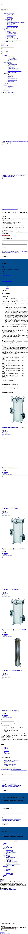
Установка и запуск (12, 59)
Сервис (6, 28)
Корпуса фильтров (11, 20)
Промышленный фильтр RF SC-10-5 (13, 548)
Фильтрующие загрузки (12, 27)
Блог (9, 87)
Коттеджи (10, 76)
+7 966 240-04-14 (11, 92)
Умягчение (9, 17)
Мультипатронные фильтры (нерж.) (15, 22)
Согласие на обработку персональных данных (11, 786)
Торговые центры (12, 80)
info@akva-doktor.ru (7, 281)
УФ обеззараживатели (12, 26)
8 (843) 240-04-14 (6, 275)
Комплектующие (8, 19)
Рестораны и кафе (12, 78)
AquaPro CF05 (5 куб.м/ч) (10, 467)
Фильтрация (10, 18)
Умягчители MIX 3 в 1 (12, 38)
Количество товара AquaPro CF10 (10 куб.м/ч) (15, 227)
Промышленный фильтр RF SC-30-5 (13, 427)
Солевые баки (10, 24)
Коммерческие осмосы (12, 33)
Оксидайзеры (10, 36)
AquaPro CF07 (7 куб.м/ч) (10, 508)
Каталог (6, 748)
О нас (5, 749)
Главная (4, 141)
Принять (13, 889)
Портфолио (10, 86)
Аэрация (9, 31)
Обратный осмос (11, 23)
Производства (11, 81)
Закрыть (2, 880)
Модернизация (11, 58)
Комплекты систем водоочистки (12, 760)
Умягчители (10, 37)
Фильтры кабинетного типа (13, 40)
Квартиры (10, 74)
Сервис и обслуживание (10, 764)
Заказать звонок (6, 235)
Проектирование (12, 60)
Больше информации (5, 889)
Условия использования (23, 770)
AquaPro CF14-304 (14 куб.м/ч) (10, 209)
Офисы (9, 77)
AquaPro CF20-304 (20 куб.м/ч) (12, 670)
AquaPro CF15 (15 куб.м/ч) (10, 589)
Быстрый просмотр (7, 434)
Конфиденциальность (15, 770)
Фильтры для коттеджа (9, 41)
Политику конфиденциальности (18, 251)
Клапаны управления (9, 13)
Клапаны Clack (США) (12, 14)
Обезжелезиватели (11, 35)
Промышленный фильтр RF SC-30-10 (11, 175)
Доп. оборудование (11, 32)
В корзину (5, 230)
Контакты (6, 751)
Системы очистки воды (10, 29)
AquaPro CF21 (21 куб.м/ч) (10, 710)
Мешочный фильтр (11, 15)
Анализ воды (11, 57)
